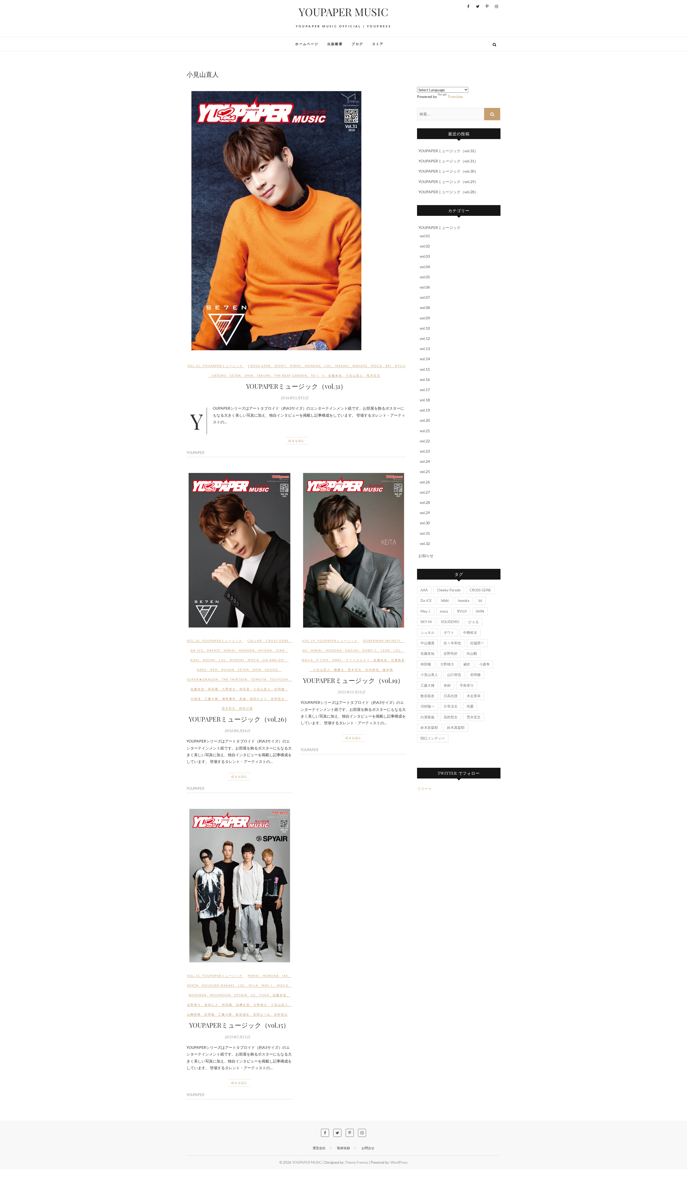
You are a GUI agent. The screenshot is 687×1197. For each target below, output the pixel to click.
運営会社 (319, 1148)
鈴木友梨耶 (429, 727)
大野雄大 (229, 689)
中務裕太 (470, 632)
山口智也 (454, 674)
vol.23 (425, 451)
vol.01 (425, 236)
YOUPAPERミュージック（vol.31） (296, 386)
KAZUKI (352, 650)
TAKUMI (264, 375)
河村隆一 (427, 706)
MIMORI (237, 660)
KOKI (194, 660)
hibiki (295, 366)
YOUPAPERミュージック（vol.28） (448, 192)
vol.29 (425, 512)
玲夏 (470, 706)
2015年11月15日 (351, 692)
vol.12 (425, 338)
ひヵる (473, 622)
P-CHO (322, 660)
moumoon (220, 995)
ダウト (449, 632)
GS (304, 650)
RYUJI (400, 366)
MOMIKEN (198, 995)
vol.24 (425, 461)
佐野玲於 (451, 653)
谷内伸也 (372, 669)
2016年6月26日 (237, 731)
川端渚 (196, 698)
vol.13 (425, 348)
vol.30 (425, 523)
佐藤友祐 (335, 375)
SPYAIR (240, 995)
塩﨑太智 (243, 1004)
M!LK (253, 985)
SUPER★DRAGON (202, 679)
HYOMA (265, 650)
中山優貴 (427, 643)
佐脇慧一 (477, 643)
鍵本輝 (388, 669)
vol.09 (425, 318)
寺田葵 (244, 689)
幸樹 (447, 685)
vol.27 (425, 492)
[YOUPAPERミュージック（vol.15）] (240, 885)
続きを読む (296, 440)
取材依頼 (343, 1148)
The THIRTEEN (234, 679)
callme (254, 640)
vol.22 (425, 441)
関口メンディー (433, 738)
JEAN (280, 650)
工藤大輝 (211, 698)
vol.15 (193, 975)
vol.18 (425, 400)
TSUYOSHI (279, 679)
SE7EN (235, 375)
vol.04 (425, 266)
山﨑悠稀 (194, 1014)
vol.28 (425, 502)
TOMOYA (258, 679)
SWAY (337, 660)
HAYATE (213, 650)
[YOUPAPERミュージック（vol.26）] (240, 550)
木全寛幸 (474, 696)
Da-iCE (197, 650)
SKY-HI (426, 622)
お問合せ (367, 1148)
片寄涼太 (451, 706)
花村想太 (278, 698)
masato (360, 366)
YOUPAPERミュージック (222, 366)
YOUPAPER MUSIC (343, 11)
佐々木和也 (452, 643)
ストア (378, 44)
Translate (455, 96)
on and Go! (273, 660)
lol (328, 366)
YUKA (264, 995)
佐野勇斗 (194, 1004)
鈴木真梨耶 (456, 727)
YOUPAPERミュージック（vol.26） (239, 719)
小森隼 (484, 664)
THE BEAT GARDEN (290, 375)
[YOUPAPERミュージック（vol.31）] (296, 220)
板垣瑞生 (243, 1014)
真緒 (242, 698)
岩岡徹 (279, 689)
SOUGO (271, 669)
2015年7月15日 (237, 1037)
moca (376, 366)
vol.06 (425, 287)
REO (214, 669)
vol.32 (425, 543)
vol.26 (193, 640)
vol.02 (425, 246)
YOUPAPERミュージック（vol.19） (353, 680)
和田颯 (213, 689)
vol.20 (425, 420)
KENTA (193, 985)
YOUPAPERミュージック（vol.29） (448, 181)
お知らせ (425, 555)
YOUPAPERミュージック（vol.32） (448, 150)
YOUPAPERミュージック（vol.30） (448, 171)
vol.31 (193, 366)
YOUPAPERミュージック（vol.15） (239, 1025)
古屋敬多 (398, 660)
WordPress (399, 1162)
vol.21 (425, 430)
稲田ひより (258, 698)
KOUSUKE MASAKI (218, 985)
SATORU (219, 375)
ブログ (357, 44)
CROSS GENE (259, 366)
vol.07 (425, 297)
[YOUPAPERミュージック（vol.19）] (354, 550)
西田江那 (246, 708)
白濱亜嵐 (427, 717)
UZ (253, 995)
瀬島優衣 (229, 698)
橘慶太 (339, 669)
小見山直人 (354, 375)
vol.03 (425, 256)
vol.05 (425, 277)
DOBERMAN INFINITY (382, 640)
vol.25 (425, 471)
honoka (313, 366)
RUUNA (227, 669)
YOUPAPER (195, 452)
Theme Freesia (356, 1162)
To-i (315, 375)
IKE (285, 975)
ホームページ (306, 44)
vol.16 (425, 379)
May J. (267, 985)
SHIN (248, 375)
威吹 (466, 664)
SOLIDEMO (450, 622)
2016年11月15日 (294, 398)
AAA (424, 590)
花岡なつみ (262, 1014)
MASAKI (342, 366)
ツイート (424, 788)
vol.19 (308, 640)
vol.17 (425, 389)
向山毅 (472, 653)
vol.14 (425, 358)
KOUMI (209, 660)
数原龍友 (427, 696)
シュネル (427, 632)
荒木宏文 (374, 375)
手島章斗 (467, 685)
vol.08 (425, 307)
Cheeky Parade (449, 590)
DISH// (280, 366)
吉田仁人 (211, 1004)
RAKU (202, 669)
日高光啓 (451, 696)
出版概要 (335, 44)
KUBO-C (370, 650)
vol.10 (425, 328)
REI (389, 366)
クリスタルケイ (358, 660)
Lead (385, 650)
